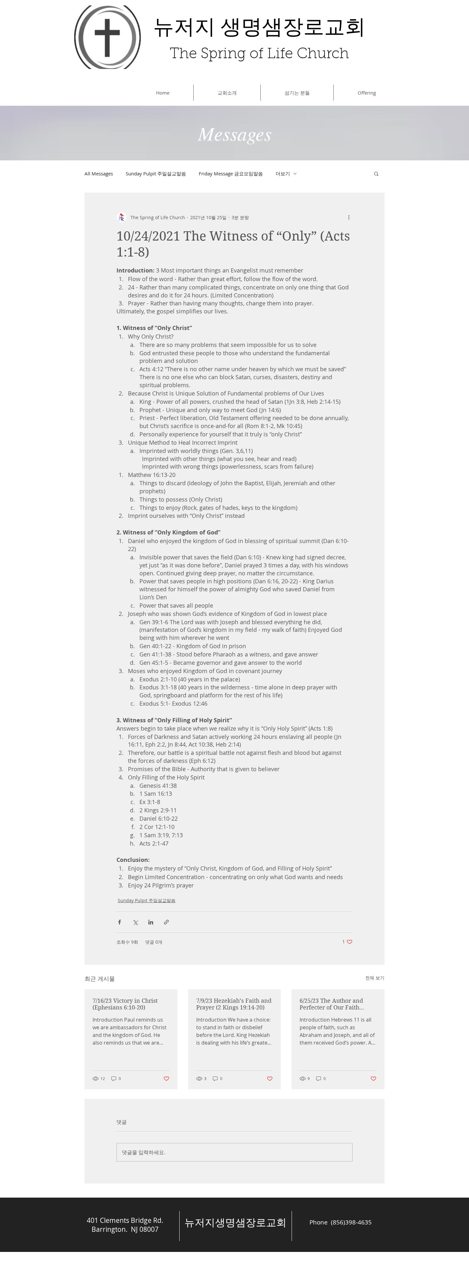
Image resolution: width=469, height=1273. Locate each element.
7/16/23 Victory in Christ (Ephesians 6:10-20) (125, 1004)
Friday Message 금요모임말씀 (231, 173)
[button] (376, 173)
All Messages (99, 173)
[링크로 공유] (166, 922)
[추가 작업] (349, 217)
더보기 (283, 173)
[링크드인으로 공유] (151, 922)
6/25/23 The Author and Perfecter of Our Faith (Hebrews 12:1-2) (331, 1004)
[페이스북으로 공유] (119, 922)
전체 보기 (374, 978)
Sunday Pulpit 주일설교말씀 (156, 173)
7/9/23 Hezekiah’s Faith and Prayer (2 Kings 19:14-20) (234, 1004)
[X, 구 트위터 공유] (135, 922)
